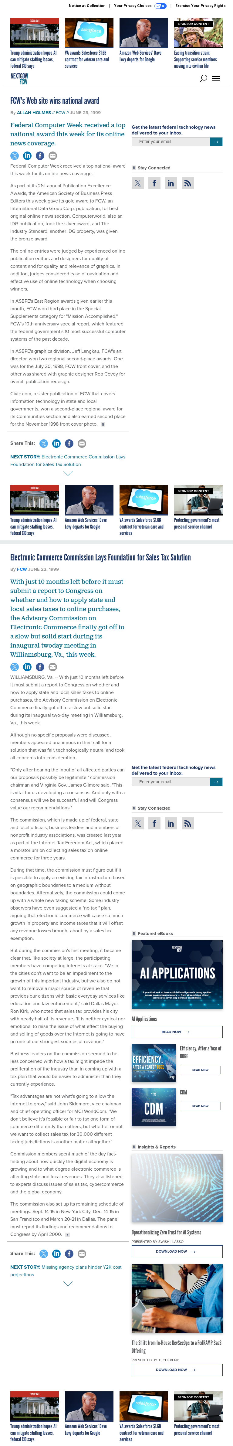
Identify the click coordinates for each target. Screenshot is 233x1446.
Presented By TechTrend (155, 1360)
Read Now (172, 1031)
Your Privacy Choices (133, 6)
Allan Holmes (34, 112)
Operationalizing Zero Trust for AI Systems (166, 1232)
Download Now (172, 1251)
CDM (183, 1092)
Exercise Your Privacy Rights (200, 6)
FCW (60, 112)
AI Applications (144, 1018)
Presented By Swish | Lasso (158, 1241)
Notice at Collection (87, 6)
